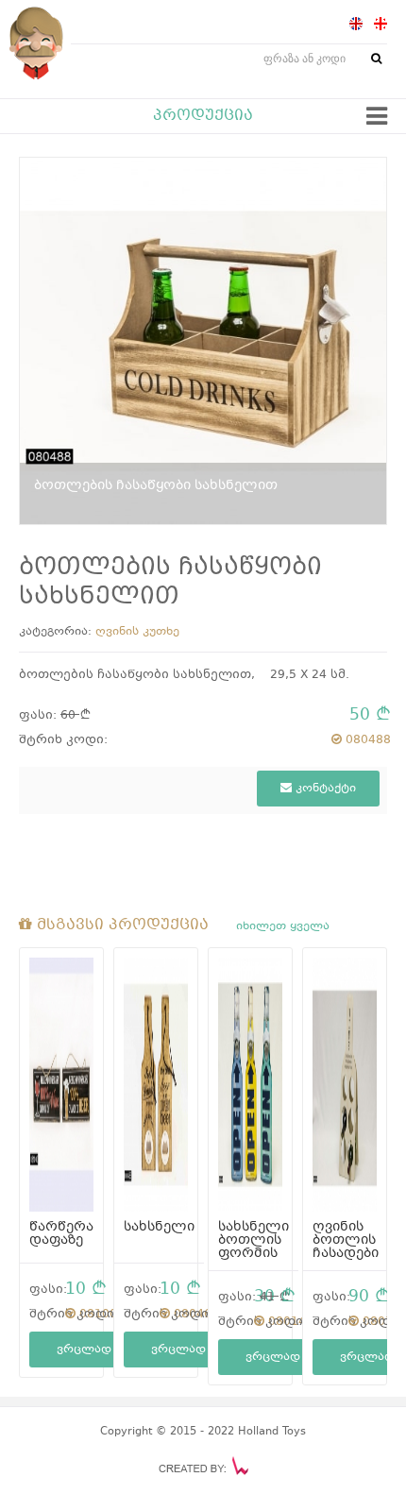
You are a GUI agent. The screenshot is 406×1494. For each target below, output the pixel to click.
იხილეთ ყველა (283, 926)
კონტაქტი (324, 788)
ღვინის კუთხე (137, 631)
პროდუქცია (203, 116)
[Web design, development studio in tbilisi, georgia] (203, 1465)
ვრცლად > (91, 1349)
